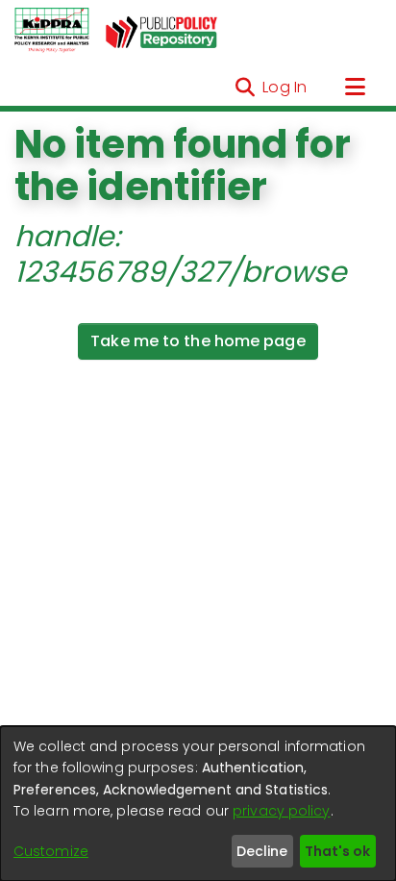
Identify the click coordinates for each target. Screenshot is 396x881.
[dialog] (198, 803)
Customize (50, 851)
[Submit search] (245, 87)
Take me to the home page (197, 341)
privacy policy (281, 810)
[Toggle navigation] (355, 87)
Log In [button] (285, 87)
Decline (261, 851)
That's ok (337, 851)
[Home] (51, 31)
